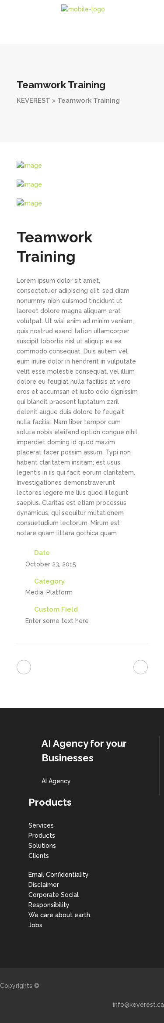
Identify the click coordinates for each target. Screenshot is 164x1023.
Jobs (35, 925)
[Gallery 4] (82, 166)
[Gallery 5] (82, 185)
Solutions (42, 845)
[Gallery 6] (82, 203)
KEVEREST (33, 100)
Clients (38, 855)
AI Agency (56, 781)
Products (41, 835)
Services (41, 825)
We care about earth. (59, 915)
